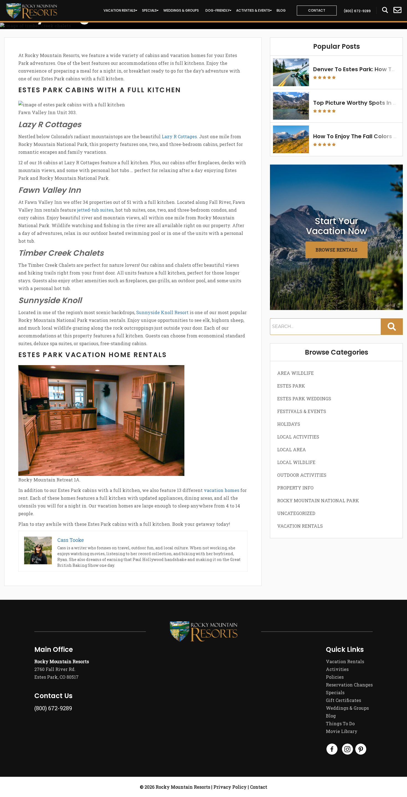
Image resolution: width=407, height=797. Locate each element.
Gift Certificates (343, 700)
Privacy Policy (230, 787)
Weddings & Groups (181, 10)
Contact (258, 787)
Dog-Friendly (217, 10)
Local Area (291, 449)
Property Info (295, 488)
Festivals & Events (301, 411)
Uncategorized (296, 513)
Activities (337, 669)
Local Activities (298, 437)
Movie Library (341, 731)
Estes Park (291, 386)
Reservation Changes (349, 685)
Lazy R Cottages (179, 136)
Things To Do (340, 723)
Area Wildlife (295, 373)
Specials (149, 10)
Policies (335, 677)
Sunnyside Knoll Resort (162, 312)
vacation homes (221, 490)
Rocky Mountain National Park (318, 500)
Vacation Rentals (119, 10)
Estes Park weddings (304, 398)
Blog (281, 10)
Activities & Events (253, 10)
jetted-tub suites (95, 210)
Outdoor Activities (301, 475)
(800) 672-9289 (53, 708)
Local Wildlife (296, 462)
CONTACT (316, 10)
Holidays (288, 424)
